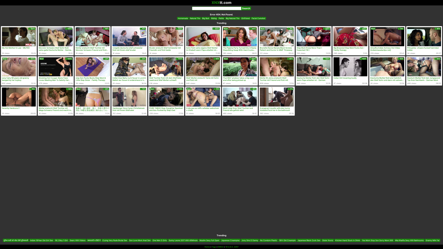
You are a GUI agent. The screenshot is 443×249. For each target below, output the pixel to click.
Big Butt (205, 18)
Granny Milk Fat (432, 240)
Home (207, 247)
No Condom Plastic (268, 240)
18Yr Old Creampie (287, 240)
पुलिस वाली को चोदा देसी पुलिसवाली (16, 240)
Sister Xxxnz (327, 240)
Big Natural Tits (232, 18)
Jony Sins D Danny (250, 240)
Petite (221, 18)
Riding (214, 18)
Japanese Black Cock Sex (309, 240)
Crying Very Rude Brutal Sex (114, 240)
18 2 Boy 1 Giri (61, 240)
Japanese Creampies (230, 240)
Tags (214, 247)
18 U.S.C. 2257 (232, 247)
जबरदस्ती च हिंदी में (93, 240)
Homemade (183, 18)
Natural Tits (195, 18)
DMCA (221, 247)
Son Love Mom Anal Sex (140, 240)
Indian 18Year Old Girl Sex (41, 240)
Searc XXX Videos (77, 240)
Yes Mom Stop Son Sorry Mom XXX (377, 240)
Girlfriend (245, 18)
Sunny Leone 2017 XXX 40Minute (183, 240)
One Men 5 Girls (160, 240)
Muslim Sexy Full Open (209, 240)
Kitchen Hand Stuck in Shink (347, 240)
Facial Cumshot (258, 18)
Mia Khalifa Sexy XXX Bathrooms (409, 240)
